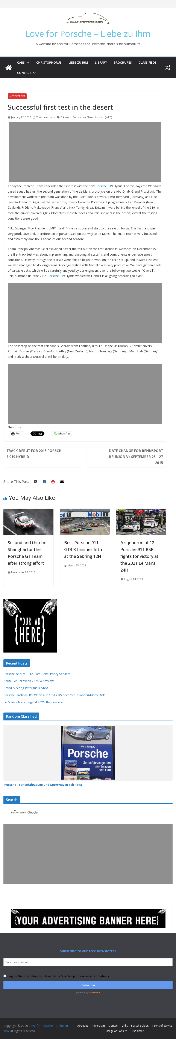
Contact (24, 73)
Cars (21, 62)
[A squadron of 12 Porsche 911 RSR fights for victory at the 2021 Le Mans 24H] (141, 511)
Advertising (98, 1025)
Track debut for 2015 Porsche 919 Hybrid (34, 453)
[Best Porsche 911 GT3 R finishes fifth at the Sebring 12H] (85, 511)
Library (101, 62)
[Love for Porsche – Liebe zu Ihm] (8, 68)
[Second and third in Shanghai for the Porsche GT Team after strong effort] (28, 511)
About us (82, 1025)
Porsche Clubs (140, 1025)
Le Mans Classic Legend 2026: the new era (33, 702)
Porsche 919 (104, 186)
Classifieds (147, 62)
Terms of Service (162, 1025)
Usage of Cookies (116, 1031)
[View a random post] (167, 68)
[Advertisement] (85, 152)
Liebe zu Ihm (78, 62)
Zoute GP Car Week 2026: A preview (28, 681)
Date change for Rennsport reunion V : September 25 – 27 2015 (136, 456)
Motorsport (17, 96)
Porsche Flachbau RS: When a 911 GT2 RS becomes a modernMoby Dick (54, 695)
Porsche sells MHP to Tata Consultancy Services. (37, 674)
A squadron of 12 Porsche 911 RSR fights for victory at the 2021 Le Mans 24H (139, 556)
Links (125, 1025)
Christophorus (49, 62)
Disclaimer (137, 1031)
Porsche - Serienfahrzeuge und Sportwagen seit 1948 (43, 785)
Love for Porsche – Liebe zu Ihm (88, 33)
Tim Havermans (45, 117)
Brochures (123, 62)
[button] (27, 63)
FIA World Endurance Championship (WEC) (86, 117)
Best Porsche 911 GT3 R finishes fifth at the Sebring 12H (83, 549)
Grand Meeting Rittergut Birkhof (25, 688)
